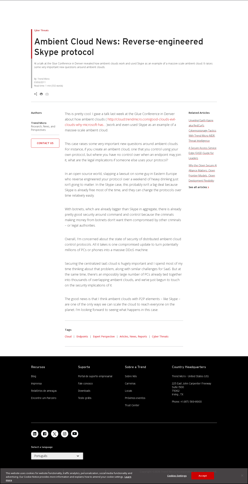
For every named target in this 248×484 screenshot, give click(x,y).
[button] (45, 144)
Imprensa (36, 383)
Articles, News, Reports (133, 336)
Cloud (68, 336)
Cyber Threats (160, 336)
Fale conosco (85, 383)
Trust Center (132, 405)
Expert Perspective (104, 336)
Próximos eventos (135, 398)
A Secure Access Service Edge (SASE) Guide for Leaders (202, 153)
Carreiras (130, 383)
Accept (203, 475)
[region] (124, 476)
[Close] (242, 475)
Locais (128, 390)
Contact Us (45, 143)
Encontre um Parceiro (43, 398)
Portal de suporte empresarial (95, 376)
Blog (33, 376)
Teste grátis (84, 398)
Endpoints (82, 336)
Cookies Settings (177, 475)
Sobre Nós (131, 376)
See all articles (198, 187)
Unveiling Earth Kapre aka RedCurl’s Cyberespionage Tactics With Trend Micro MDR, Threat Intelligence (202, 130)
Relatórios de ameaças (44, 390)
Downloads (84, 390)
